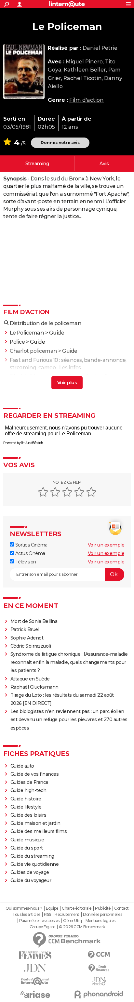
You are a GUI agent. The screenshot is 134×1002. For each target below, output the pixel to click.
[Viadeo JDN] (99, 981)
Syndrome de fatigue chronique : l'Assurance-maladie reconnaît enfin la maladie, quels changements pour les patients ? (69, 662)
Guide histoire (25, 799)
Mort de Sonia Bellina (34, 621)
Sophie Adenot (27, 638)
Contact (121, 908)
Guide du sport (26, 848)
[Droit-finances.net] (99, 968)
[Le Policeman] (24, 71)
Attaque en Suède (30, 679)
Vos (104, 163)
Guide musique (27, 840)
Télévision (25, 562)
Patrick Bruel (24, 629)
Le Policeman (27, 333)
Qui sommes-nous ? (24, 908)
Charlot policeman (33, 351)
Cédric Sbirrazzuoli (30, 646)
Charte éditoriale (76, 908)
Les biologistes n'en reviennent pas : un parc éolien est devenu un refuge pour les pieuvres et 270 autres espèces (68, 719)
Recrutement (67, 914)
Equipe (52, 908)
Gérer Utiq (72, 920)
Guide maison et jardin (35, 823)
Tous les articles (26, 914)
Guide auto (22, 766)
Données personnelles (102, 914)
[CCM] (99, 955)
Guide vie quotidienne (34, 864)
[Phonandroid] (99, 994)
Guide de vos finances (34, 774)
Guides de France (29, 782)
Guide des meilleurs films (38, 831)
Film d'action (86, 100)
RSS (47, 914)
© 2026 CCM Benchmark (82, 927)
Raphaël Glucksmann (34, 687)
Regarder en (37, 163)
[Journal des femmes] (35, 955)
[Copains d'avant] (35, 981)
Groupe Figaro (42, 927)
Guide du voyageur (30, 880)
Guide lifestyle (26, 807)
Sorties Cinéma (30, 545)
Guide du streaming (32, 856)
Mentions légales (100, 920)
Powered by (11, 443)
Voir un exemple (106, 545)
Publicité (103, 908)
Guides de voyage (29, 872)
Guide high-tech (28, 790)
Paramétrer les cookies (39, 920)
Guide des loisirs (28, 815)
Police (17, 342)
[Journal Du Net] (35, 968)
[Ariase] (35, 994)
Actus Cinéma (29, 553)
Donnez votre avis (60, 142)
